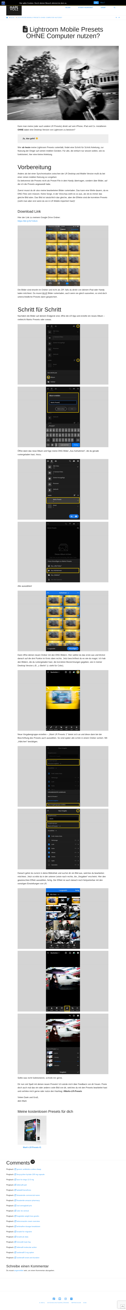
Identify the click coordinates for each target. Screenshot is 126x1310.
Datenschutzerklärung (58, 1302)
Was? (102, 3)
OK (96, 3)
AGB (85, 1302)
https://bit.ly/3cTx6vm (28, 221)
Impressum (76, 1302)
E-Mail (42, 1302)
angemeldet (18, 1270)
